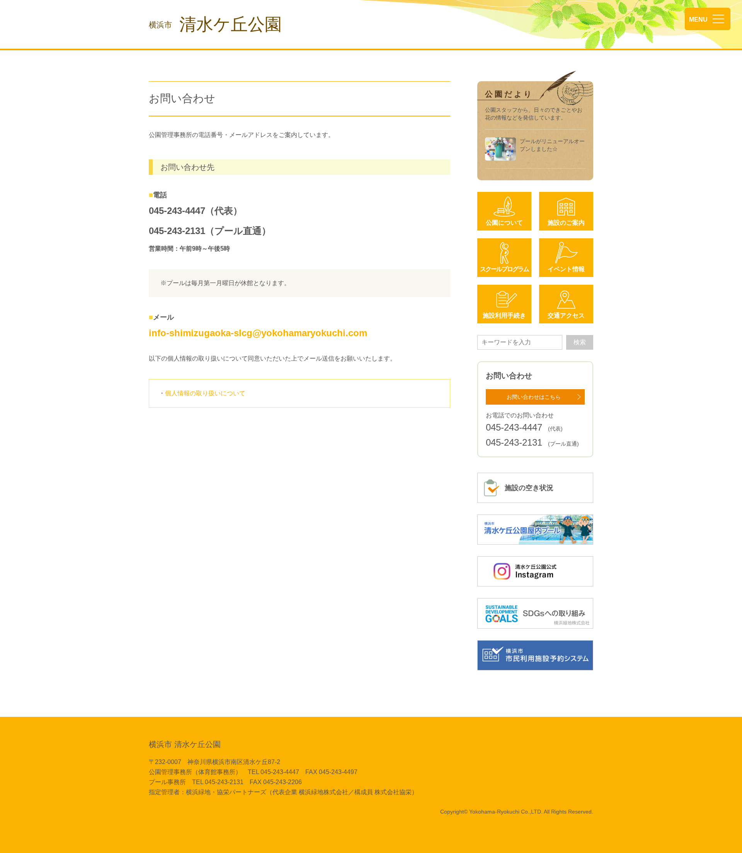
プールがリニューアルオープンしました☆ (552, 145)
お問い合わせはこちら (534, 397)
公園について (504, 222)
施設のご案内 (566, 222)
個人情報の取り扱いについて (205, 393)
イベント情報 (566, 269)
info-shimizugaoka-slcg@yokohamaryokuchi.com (258, 333)
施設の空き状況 (529, 488)
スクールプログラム (504, 269)
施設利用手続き (504, 315)
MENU (698, 19)
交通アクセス (566, 315)
